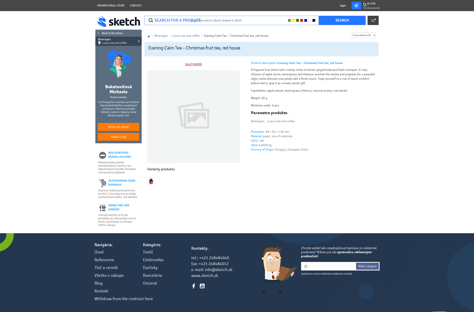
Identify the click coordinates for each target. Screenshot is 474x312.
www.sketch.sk (204, 275)
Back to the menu (112, 33)
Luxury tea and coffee (186, 35)
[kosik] (356, 5)
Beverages (112, 41)
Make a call (118, 137)
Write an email (118, 127)
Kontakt (101, 291)
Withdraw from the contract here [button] (123, 298)
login (343, 5)
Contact (136, 5)
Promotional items (110, 5)
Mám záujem (367, 266)
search (342, 20)
